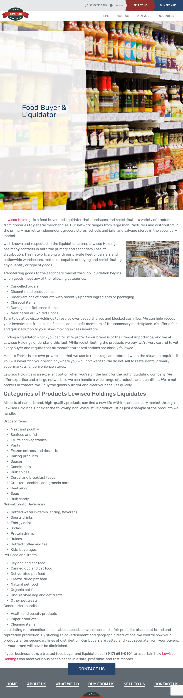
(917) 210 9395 (98, 5)
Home (105, 15)
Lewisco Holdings (18, 220)
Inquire (119, 5)
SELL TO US (140, 5)
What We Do (144, 15)
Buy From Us (101, 684)
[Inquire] (111, 5)
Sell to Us (134, 684)
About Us (123, 15)
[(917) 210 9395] (86, 5)
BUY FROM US (168, 5)
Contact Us (166, 15)
